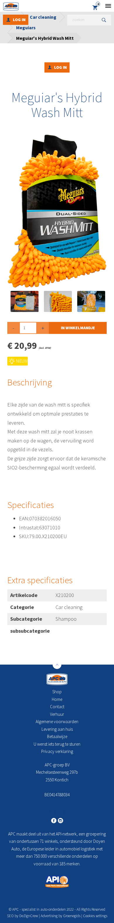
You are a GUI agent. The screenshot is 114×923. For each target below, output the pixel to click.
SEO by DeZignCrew (22, 915)
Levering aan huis (57, 729)
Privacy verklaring (57, 751)
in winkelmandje (78, 327)
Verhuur (57, 714)
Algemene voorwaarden (57, 721)
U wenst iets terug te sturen (57, 744)
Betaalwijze (57, 736)
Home (57, 699)
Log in (19, 19)
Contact (57, 706)
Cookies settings (95, 915)
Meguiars (26, 27)
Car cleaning (43, 17)
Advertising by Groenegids (60, 915)
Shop (57, 691)
